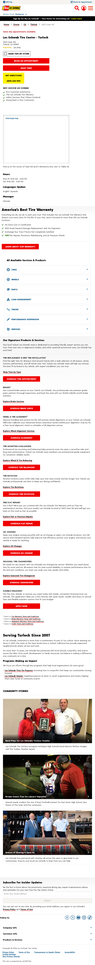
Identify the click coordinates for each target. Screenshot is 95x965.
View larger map (12, 118)
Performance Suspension (25, 319)
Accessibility (70, 952)
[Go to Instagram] (84, 917)
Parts (14, 289)
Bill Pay (9, 2)
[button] (12, 14)
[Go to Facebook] (67, 917)
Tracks (14, 309)
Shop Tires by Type (12, 372)
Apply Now (21, 606)
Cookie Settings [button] (9, 954)
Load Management (21, 299)
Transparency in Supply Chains (47, 952)
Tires (14, 269)
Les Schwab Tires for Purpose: (19, 670)
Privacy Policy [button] (9, 909)
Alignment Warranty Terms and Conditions (28, 621)
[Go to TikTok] (90, 917)
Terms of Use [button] (26, 909)
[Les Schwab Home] (11, 8)
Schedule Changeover (21, 582)
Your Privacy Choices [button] (11, 956)
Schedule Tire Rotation (21, 494)
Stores (16, 24)
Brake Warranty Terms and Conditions (26, 619)
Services (15, 329)
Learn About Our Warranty (20, 246)
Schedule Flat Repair (22, 523)
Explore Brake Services (13, 401)
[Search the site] (76, 8)
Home (6, 24)
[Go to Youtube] (78, 917)
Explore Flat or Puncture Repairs (18, 516)
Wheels (15, 279)
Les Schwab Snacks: (14, 676)
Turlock (33, 24)
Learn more (76, 18)
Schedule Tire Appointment (21, 379)
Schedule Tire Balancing (21, 467)
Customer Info (10, 933)
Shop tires (26, 68)
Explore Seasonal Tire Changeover (19, 575)
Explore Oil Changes (12, 546)
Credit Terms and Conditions (22, 624)
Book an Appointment (82, 2)
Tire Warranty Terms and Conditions (25, 616)
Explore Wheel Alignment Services (19, 431)
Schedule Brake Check (21, 408)
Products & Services (12, 940)
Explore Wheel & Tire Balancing (17, 460)
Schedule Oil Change (21, 553)
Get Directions (13, 75)
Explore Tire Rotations (13, 487)
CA (25, 24)
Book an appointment (26, 61)
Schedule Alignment (21, 438)
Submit (47, 900)
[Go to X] (73, 917)
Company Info (10, 927)
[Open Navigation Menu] (90, 8)
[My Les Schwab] (83, 8)
